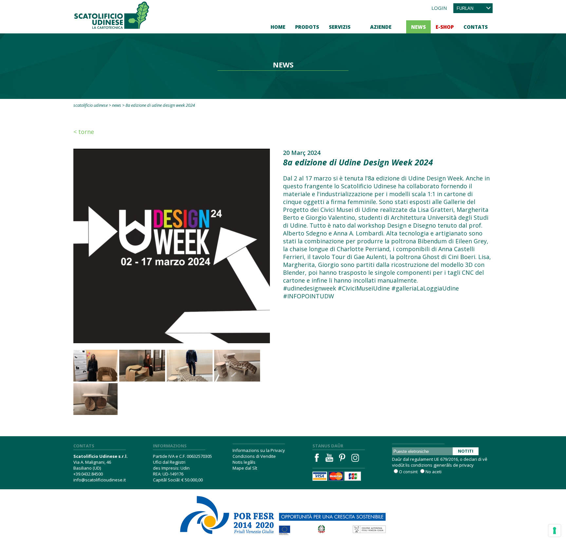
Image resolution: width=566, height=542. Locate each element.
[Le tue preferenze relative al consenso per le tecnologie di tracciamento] (554, 530)
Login (439, 8)
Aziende (380, 27)
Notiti (465, 451)
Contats (475, 27)
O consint (408, 472)
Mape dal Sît (245, 468)
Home (278, 27)
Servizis (339, 27)
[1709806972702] (95, 399)
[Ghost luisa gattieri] (142, 366)
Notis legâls (244, 462)
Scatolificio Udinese (90, 105)
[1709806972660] (237, 366)
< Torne (83, 132)
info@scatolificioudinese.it (99, 480)
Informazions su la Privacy (259, 450)
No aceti (433, 472)
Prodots (307, 27)
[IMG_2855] (95, 366)
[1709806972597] (190, 366)
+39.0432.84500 (88, 474)
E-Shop (445, 27)
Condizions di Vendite (254, 456)
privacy (466, 465)
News (418, 27)
